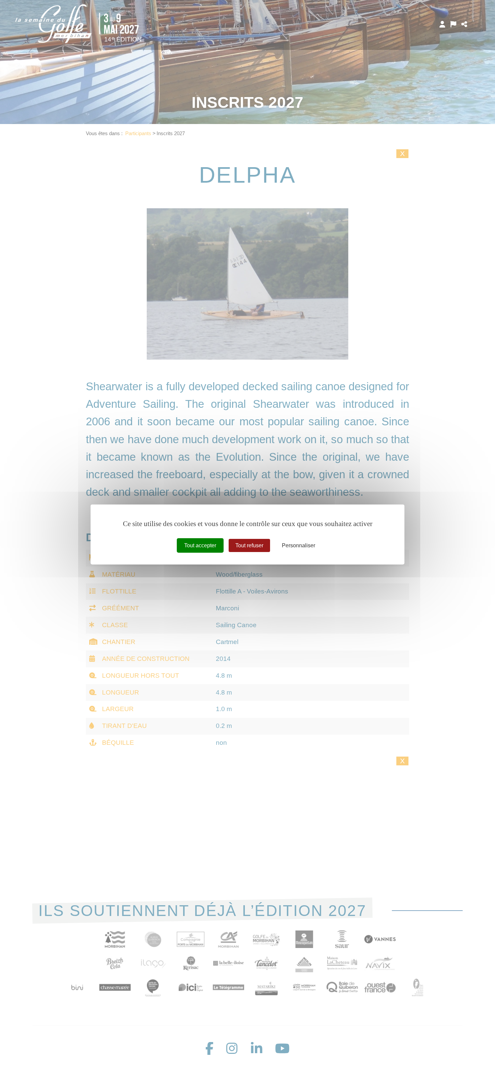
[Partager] (464, 24)
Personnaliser (298, 545)
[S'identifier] (442, 24)
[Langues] (453, 24)
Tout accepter (200, 545)
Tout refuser (249, 545)
